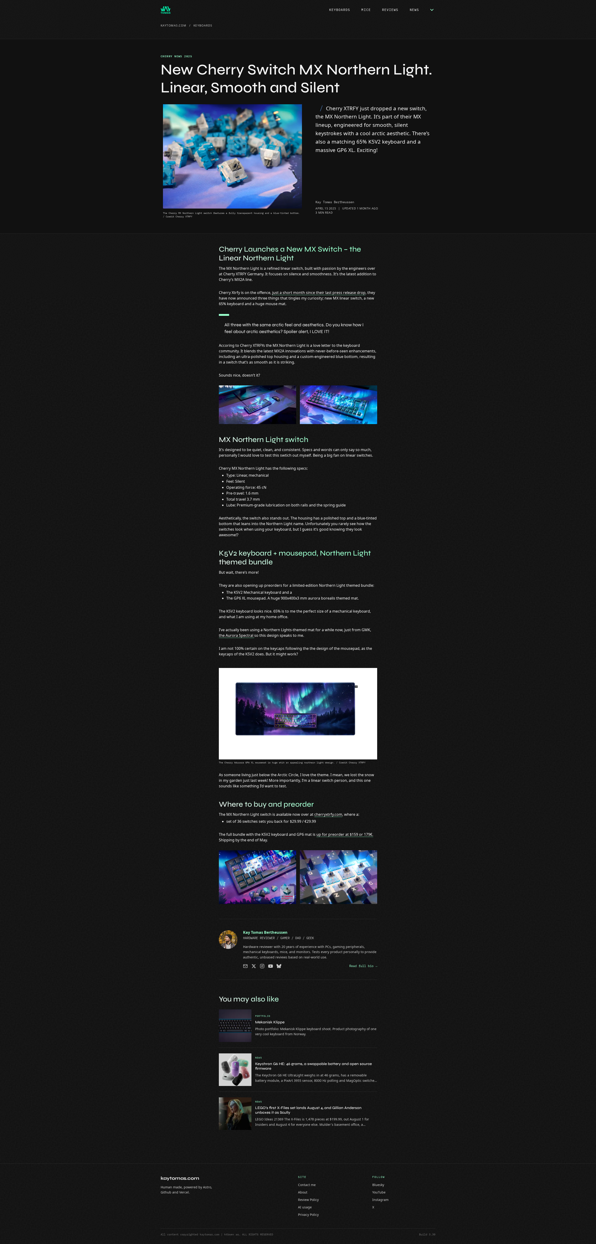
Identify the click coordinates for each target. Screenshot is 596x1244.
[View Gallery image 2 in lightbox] (338, 404)
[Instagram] (262, 966)
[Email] (245, 966)
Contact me (307, 1185)
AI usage (305, 1207)
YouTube (379, 1192)
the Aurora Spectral (236, 635)
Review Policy (308, 1199)
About (302, 1192)
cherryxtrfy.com (328, 814)
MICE (366, 10)
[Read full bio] (228, 939)
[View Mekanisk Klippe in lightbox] (235, 1025)
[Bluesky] (279, 966)
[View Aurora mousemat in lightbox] (298, 713)
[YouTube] (270, 966)
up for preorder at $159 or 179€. (344, 834)
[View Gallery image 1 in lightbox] (257, 404)
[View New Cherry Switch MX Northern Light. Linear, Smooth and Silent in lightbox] (232, 156)
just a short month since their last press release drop (319, 292)
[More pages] (431, 10)
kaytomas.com (173, 25)
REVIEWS (390, 10)
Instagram (380, 1199)
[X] (253, 966)
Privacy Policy (308, 1214)
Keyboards (203, 25)
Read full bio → (363, 966)
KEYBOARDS (339, 10)
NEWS (414, 10)
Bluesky (378, 1185)
